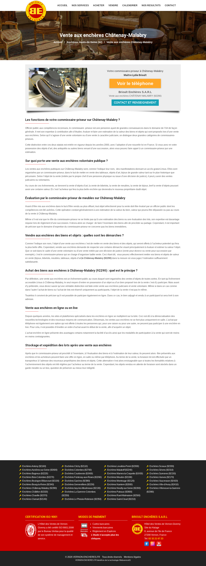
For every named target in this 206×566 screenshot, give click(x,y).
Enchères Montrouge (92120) (120, 481)
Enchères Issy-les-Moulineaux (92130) (82, 488)
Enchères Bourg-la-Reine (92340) (38, 484)
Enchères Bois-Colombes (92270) (38, 477)
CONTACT (170, 5)
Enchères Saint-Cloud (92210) (121, 499)
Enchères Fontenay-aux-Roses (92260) (83, 477)
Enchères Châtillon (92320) (35, 492)
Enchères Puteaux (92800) (119, 492)
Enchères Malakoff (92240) (119, 470)
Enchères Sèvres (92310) (161, 470)
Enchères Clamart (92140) (34, 499)
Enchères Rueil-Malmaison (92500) (123, 495)
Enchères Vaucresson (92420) (164, 481)
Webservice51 (125, 560)
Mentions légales (132, 557)
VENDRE (113, 5)
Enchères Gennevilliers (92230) (79, 484)
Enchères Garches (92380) (77, 481)
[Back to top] (198, 558)
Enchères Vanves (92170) (162, 477)
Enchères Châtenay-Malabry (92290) (39, 488)
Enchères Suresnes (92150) (163, 473)
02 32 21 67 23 (155, 538)
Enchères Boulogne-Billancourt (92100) (40, 481)
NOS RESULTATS (151, 5)
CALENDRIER (129, 5)
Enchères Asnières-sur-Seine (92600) (39, 470)
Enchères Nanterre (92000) (120, 484)
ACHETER (98, 5)
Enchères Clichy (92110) (76, 466)
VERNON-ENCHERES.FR (86, 557)
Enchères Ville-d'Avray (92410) (164, 484)
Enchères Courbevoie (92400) (79, 473)
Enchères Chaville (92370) (34, 495)
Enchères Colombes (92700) (78, 470)
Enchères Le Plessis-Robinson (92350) (83, 499)
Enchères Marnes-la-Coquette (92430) (125, 473)
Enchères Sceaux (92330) (162, 466)
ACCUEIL (62, 5)
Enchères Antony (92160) (34, 466)
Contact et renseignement (135, 102)
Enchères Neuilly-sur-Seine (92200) (124, 488)
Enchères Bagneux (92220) (35, 473)
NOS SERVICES (80, 5)
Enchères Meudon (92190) (119, 477)
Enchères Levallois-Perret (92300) (123, 466)
